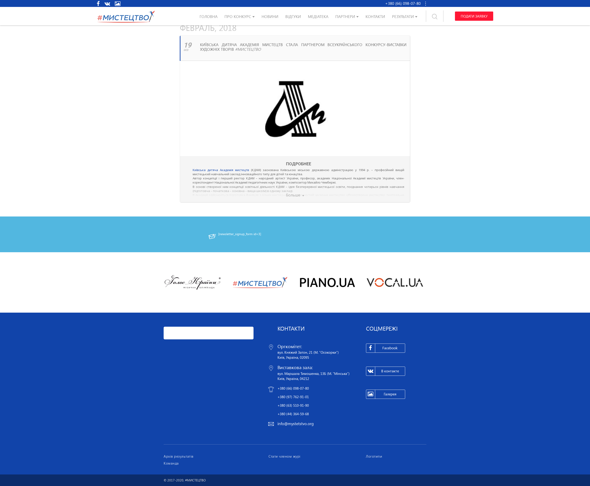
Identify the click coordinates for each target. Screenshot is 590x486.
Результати (403, 16)
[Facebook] (98, 3)
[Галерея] (118, 3)
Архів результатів (179, 456)
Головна (209, 16)
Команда (171, 463)
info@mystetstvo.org (295, 423)
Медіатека (318, 16)
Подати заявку (474, 16)
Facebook (390, 347)
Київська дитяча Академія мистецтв (221, 170)
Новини (270, 16)
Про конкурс (237, 16)
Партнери (345, 16)
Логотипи (374, 456)
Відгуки (293, 16)
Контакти (375, 16)
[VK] (107, 3)
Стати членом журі (284, 456)
